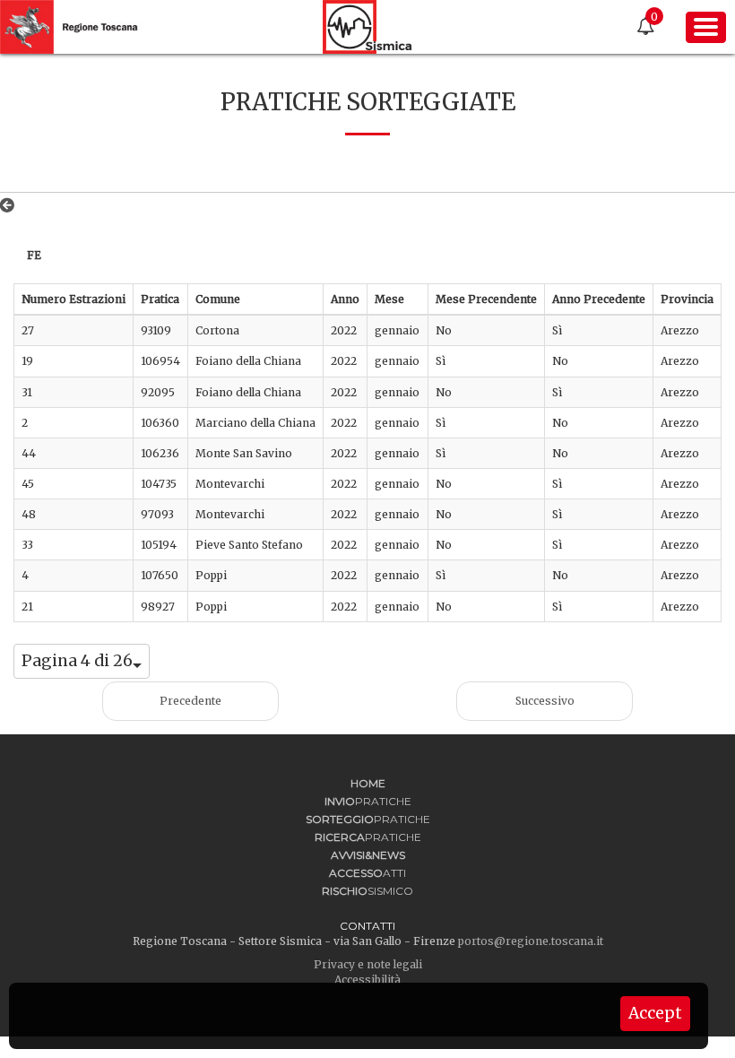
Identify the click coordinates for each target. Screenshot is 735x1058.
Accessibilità (367, 979)
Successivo (545, 700)
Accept (655, 1013)
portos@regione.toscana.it (530, 941)
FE (34, 255)
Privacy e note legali (368, 964)
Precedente (190, 700)
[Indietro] (11, 205)
